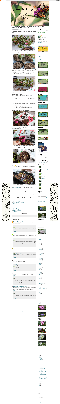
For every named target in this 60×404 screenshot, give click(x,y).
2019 (39, 355)
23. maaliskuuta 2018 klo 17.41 (20, 248)
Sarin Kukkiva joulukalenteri (42, 288)
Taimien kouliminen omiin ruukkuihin (18, 202)
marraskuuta (41, 358)
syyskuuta (40, 360)
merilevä (40, 269)
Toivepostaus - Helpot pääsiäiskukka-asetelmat (42, 368)
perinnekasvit (40, 279)
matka (39, 268)
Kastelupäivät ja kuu (23, 26)
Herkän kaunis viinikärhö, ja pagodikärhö (42, 373)
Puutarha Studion (42, 162)
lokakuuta (40, 359)
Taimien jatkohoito (15, 205)
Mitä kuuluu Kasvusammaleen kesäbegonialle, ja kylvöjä (43, 371)
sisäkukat (40, 291)
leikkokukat (40, 264)
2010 (39, 387)
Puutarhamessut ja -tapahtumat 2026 (24, 27)
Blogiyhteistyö (39, 26)
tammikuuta (40, 382)
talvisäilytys (40, 296)
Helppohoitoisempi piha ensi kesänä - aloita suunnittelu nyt (44, 167)
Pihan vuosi (15, 248)
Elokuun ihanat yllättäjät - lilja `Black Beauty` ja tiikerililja (44, 170)
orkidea (39, 274)
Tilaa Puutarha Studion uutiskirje (15, 27)
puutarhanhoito (41, 282)
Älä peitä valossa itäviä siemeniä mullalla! (19, 200)
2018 (39, 356)
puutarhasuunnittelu (41, 283)
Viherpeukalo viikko (41, 301)
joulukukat (40, 250)
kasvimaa (40, 252)
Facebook (27, 26)
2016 (39, 384)
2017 (39, 383)
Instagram (30, 26)
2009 (39, 388)
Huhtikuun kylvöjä (15, 208)
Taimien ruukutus (15, 203)
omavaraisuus (40, 273)
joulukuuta (40, 357)
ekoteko (40, 243)
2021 (39, 353)
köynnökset (40, 262)
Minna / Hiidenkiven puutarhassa (18, 286)
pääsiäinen (40, 284)
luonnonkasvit (40, 267)
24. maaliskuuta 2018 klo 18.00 (18, 272)
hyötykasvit (40, 249)
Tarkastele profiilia (40, 42)
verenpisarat (40, 299)
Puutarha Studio (35, 26)
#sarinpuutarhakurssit (41, 238)
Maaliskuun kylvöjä (16, 207)
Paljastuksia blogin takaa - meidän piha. (43, 197)
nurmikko (40, 272)
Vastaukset (15, 225)
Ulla (14, 272)
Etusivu (13, 26)
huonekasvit (40, 248)
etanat (39, 245)
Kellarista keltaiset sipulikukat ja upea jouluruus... (43, 370)
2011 (39, 386)
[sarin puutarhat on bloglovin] (41, 227)
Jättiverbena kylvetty (16, 209)
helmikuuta (40, 381)
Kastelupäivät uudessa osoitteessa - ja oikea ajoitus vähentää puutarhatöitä (44, 177)
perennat (40, 277)
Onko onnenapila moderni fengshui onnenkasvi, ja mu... (43, 378)
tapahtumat (40, 297)
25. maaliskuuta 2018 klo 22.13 (26, 286)
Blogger (40, 402)
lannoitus (40, 263)
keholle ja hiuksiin (41, 253)
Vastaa (14, 224)
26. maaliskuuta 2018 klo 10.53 (21, 253)
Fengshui (43, 26)
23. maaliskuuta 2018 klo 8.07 (21, 221)
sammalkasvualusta (41, 287)
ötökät (39, 303)
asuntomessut (40, 240)
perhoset (40, 278)
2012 (39, 385)
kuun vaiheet (40, 258)
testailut (40, 298)
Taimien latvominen (16, 204)
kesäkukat (40, 254)
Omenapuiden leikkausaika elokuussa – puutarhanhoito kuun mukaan (44, 181)
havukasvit (40, 247)
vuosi (39, 302)
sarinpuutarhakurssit (41, 289)
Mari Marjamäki (15, 221)
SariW (16, 253)
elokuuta (40, 361)
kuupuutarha (40, 259)
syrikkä (39, 292)
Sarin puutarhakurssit (17, 26)
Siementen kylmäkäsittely (17, 201)
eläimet (39, 244)
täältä (40, 192)
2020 (39, 354)
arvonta (40, 239)
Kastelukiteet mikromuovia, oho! (43, 377)
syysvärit (40, 294)
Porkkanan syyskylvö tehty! (17, 210)
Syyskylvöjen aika (15, 211)
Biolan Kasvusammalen (16, 187)
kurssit (39, 257)
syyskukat (40, 293)
